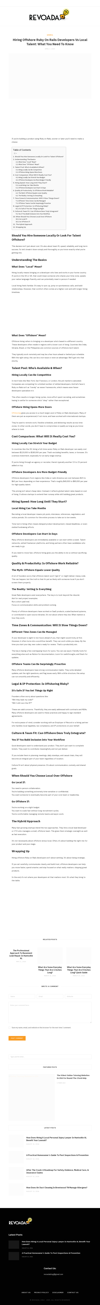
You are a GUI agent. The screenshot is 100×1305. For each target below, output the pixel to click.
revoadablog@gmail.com (53, 1274)
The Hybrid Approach (24, 224)
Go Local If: (23, 219)
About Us (26, 1292)
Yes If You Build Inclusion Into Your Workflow (34, 214)
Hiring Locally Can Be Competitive (30, 170)
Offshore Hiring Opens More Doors (30, 172)
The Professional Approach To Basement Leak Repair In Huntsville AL (21, 954)
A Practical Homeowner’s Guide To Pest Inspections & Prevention (57, 1155)
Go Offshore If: (24, 222)
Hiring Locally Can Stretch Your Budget (31, 177)
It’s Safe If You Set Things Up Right (31, 209)
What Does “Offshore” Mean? (28, 164)
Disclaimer (58, 1292)
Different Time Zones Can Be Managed (32, 201)
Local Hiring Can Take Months (28, 185)
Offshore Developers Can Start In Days (32, 188)
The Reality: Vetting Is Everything (30, 196)
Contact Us (72, 1292)
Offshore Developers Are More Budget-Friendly (34, 180)
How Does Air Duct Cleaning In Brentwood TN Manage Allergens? (56, 1187)
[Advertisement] (50, 120)
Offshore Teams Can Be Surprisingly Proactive (34, 203)
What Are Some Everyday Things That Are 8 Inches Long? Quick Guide (79, 970)
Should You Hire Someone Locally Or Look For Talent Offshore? (39, 156)
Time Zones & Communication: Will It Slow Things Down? (37, 198)
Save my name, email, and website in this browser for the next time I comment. (41, 1028)
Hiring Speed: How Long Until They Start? (31, 183)
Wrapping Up (21, 227)
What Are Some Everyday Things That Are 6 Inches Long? (50, 970)
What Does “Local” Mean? (27, 162)
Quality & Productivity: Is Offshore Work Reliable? (34, 190)
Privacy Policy (41, 1292)
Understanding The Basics (25, 159)
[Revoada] (50, 14)
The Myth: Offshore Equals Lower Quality (32, 193)
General (50, 35)
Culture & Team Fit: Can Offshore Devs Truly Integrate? (36, 211)
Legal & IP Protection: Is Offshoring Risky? (31, 206)
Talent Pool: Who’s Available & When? (29, 167)
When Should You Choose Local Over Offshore (34, 217)
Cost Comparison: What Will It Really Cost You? (33, 175)
